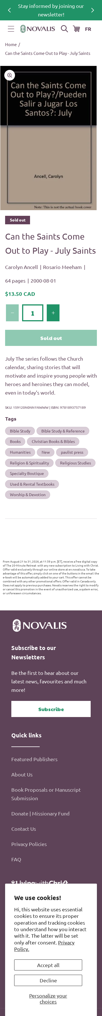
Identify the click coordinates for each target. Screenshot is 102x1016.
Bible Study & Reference (63, 430)
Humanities (20, 452)
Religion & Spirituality (29, 462)
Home (11, 44)
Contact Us (23, 829)
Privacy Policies (29, 844)
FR (88, 28)
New (46, 452)
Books (15, 441)
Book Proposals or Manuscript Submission (46, 794)
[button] (11, 29)
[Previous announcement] (9, 10)
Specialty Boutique (27, 473)
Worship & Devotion (28, 494)
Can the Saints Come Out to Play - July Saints (47, 53)
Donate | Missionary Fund (40, 813)
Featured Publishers (34, 759)
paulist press (72, 452)
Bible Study (20, 430)
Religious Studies (75, 462)
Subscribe (51, 709)
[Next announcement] (92, 10)
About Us (22, 774)
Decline (48, 980)
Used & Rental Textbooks (32, 484)
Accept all (48, 965)
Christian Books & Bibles (53, 441)
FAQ (16, 859)
